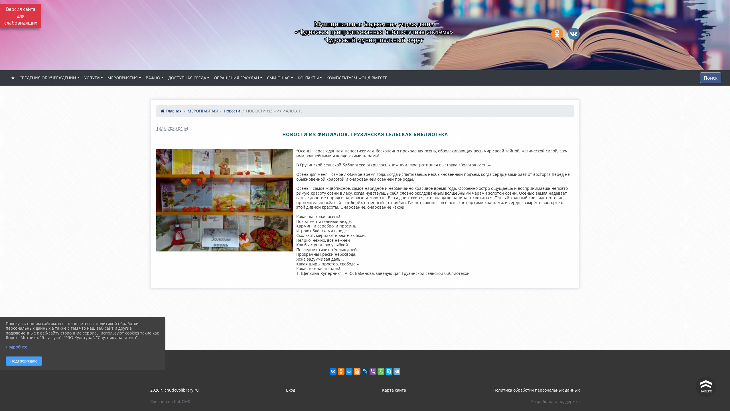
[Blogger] (357, 371)
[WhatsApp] (381, 371)
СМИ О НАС (278, 77)
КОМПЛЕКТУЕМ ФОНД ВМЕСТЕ (357, 77)
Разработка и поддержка (555, 401)
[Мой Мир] (349, 371)
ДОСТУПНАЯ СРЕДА (187, 77)
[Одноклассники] (341, 371)
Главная (173, 111)
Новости (232, 111)
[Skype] (389, 371)
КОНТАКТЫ (308, 77)
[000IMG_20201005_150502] (224, 200)
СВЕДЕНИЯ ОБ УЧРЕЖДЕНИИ (47, 77)
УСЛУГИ (92, 77)
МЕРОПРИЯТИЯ (123, 77)
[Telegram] (397, 371)
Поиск (710, 78)
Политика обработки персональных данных (536, 390)
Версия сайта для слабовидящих (20, 16)
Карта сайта (394, 390)
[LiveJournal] (365, 371)
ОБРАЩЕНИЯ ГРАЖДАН (236, 77)
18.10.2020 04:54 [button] (172, 128)
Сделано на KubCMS (170, 401)
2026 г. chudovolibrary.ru (174, 390)
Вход (290, 390)
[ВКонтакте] (333, 371)
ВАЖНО (153, 77)
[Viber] (373, 371)
